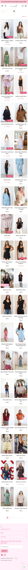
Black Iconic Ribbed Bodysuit (21, 262)
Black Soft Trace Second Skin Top (21, 316)
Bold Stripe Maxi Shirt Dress (21, 372)
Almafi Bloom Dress (7, 68)
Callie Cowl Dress (20, 455)
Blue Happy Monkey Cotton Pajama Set (21, 344)
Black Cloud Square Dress (7, 262)
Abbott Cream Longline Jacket (7, 41)
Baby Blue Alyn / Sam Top (7, 208)
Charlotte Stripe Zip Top (21, 508)
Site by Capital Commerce (6, 560)
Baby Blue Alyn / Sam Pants (20, 180)
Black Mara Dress (20, 290)
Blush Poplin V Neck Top (7, 372)
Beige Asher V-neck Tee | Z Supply (21, 208)
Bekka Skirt (7, 235)
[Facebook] (1, 554)
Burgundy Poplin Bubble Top (7, 428)
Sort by (24, 16)
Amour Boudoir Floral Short (21, 69)
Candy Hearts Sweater (7, 482)
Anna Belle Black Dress (7, 124)
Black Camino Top (21, 235)
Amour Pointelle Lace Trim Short (7, 97)
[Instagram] (4, 554)
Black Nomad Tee (7, 316)
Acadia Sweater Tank (20, 40)
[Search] (4, 6)
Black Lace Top (7, 290)
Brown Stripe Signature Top (21, 400)
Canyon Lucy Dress (21, 482)
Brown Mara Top (7, 400)
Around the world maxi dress (7, 152)
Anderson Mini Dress (20, 96)
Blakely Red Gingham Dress (7, 344)
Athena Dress (7, 180)
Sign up (4, 551)
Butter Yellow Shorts (7, 455)
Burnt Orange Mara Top (21, 427)
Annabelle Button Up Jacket (20, 124)
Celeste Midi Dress (7, 508)
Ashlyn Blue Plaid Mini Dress (21, 152)
